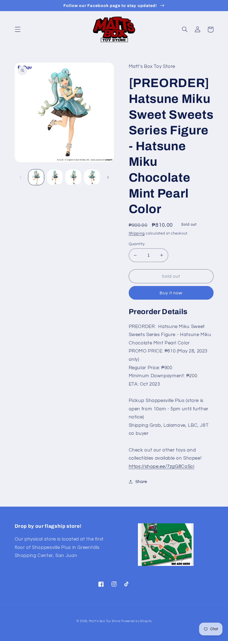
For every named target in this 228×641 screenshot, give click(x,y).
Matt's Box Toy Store (104, 621)
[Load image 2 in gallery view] (55, 177)
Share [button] (141, 482)
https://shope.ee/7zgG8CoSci (161, 466)
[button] (17, 29)
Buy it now (171, 293)
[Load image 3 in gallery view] (73, 177)
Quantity (137, 244)
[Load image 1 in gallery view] (36, 177)
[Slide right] (108, 177)
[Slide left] (21, 177)
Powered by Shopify (136, 621)
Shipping (137, 233)
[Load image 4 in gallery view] (92, 177)
